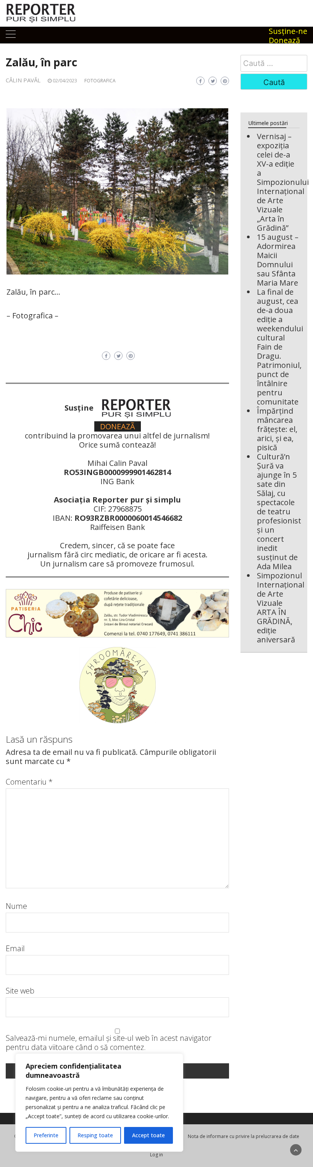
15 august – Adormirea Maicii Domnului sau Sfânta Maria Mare (277, 260)
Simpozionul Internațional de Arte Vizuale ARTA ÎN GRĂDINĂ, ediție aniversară (280, 607)
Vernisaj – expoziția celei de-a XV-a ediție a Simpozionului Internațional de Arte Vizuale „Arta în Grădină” (283, 182)
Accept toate (148, 1135)
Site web (20, 990)
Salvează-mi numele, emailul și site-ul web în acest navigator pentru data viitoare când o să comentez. (108, 1043)
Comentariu (29, 782)
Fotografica (100, 80)
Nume (16, 906)
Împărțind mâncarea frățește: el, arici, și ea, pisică (277, 429)
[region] (99, 1102)
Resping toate (95, 1135)
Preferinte (46, 1135)
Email (15, 948)
